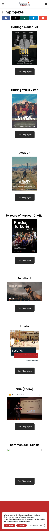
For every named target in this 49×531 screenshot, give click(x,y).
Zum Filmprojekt (25, 71)
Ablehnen (21, 525)
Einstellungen (14, 519)
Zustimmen (9, 525)
